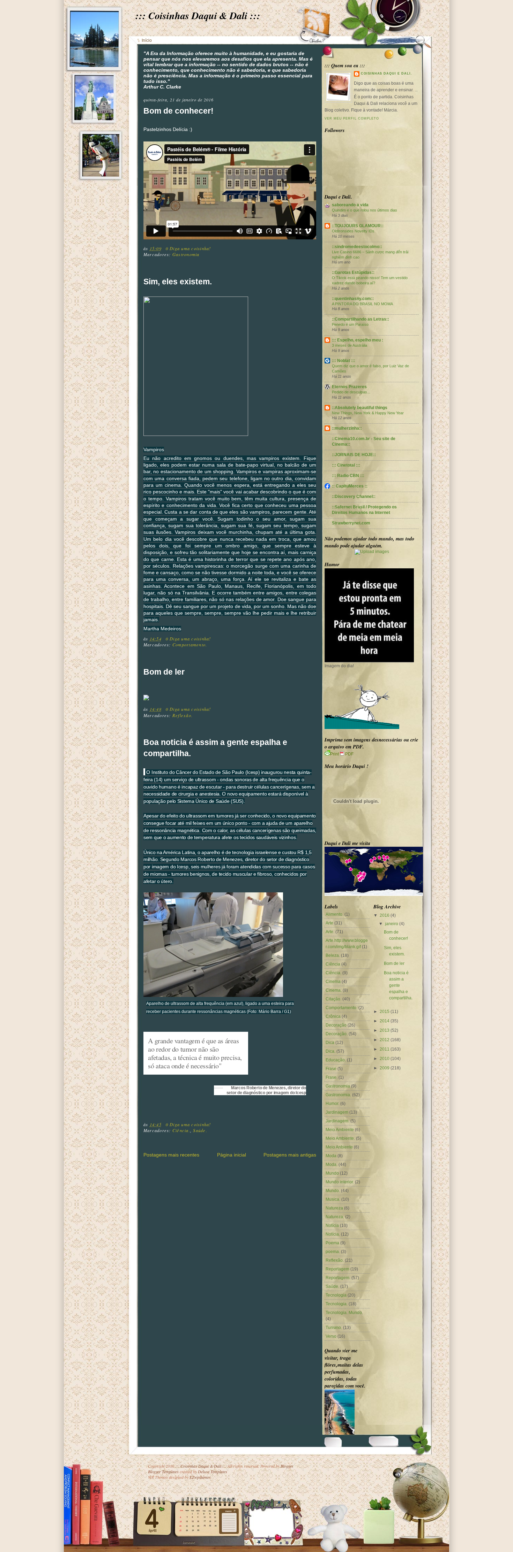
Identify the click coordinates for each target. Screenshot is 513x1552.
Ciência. (181, 1130)
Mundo (332, 1173)
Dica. (330, 1051)
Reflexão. (182, 715)
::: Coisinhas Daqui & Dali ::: (197, 15)
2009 (384, 1068)
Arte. (330, 931)
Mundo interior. (340, 1182)
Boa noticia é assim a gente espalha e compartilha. (215, 748)
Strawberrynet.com (351, 523)
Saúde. (200, 1130)
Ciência (333, 964)
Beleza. (333, 955)
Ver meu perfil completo (352, 118)
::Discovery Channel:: (354, 496)
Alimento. (334, 914)
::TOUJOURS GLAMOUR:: (358, 225)
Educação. (336, 1060)
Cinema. (334, 990)
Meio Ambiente (340, 1129)
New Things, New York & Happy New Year (368, 413)
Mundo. (333, 1190)
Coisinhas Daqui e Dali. (386, 73)
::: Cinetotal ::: (346, 465)
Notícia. (333, 1234)
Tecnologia (336, 1295)
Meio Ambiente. (340, 1138)
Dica (330, 1042)
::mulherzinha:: (347, 428)
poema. (333, 1251)
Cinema (333, 981)
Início (147, 40)
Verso (331, 1336)
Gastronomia (186, 254)
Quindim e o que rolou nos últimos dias (364, 210)
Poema (332, 1242)
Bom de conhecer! (178, 110)
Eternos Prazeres (349, 386)
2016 (384, 915)
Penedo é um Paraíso (350, 324)
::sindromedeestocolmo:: (357, 246)
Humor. (332, 1103)
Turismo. (334, 1327)
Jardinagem (337, 1112)
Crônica (333, 1016)
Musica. (333, 1199)
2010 (384, 1058)
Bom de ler (164, 671)
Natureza (334, 1208)
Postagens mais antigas (289, 1155)
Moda (331, 1155)
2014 (384, 1021)
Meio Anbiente (339, 1147)
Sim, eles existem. (177, 281)
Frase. (331, 1077)
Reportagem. (338, 1277)
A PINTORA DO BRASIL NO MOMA (362, 304)
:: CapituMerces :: (349, 486)
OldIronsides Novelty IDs (353, 231)
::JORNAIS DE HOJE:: (354, 454)
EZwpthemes (200, 1477)
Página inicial (231, 1155)
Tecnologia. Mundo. (344, 1312)
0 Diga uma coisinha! (188, 248)
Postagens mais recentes (171, 1155)
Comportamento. (189, 644)
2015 (384, 1011)
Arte (329, 923)
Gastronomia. (338, 1094)
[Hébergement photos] (372, 551)
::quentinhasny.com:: (353, 298)
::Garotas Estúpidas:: (353, 272)
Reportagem (337, 1269)
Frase (331, 1068)
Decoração (336, 1025)
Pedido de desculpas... (351, 392)
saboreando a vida (350, 204)
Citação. (333, 999)
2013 (384, 1030)
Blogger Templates (163, 1471)
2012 (384, 1039)
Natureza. (335, 1216)
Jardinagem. (337, 1121)
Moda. (331, 1164)
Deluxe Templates (212, 1471)
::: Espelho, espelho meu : (357, 340)
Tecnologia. (337, 1303)
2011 (384, 1049)
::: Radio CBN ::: (348, 475)
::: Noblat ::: (343, 360)
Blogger (287, 1466)
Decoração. (337, 1033)
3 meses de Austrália (349, 345)
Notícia (332, 1225)
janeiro (391, 923)
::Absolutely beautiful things (359, 407)
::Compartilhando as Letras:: (360, 319)
